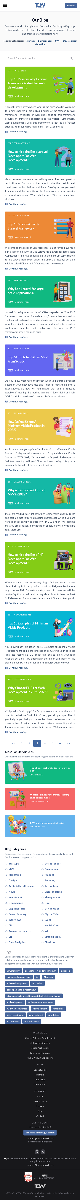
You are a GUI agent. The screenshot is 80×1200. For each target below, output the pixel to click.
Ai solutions (13, 1021)
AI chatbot (37, 983)
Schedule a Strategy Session (40, 1132)
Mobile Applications (40, 1048)
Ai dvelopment (40, 1008)
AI (37, 977)
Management (52, 897)
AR (10, 925)
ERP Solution (52, 908)
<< (13, 743)
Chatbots (49, 942)
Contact (40, 1116)
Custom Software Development (40, 1038)
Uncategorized (53, 891)
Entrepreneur (45, 40)
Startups (30, 40)
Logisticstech (17, 908)
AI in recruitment (15, 1015)
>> (68, 743)
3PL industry (13, 971)
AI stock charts (31, 1021)
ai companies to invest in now (21, 989)
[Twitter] (43, 1151)
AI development (15, 1002)
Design (13, 880)
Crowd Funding (17, 914)
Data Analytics (17, 942)
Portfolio (40, 1074)
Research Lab (40, 1101)
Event (47, 919)
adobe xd (65, 971)
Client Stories (40, 1084)
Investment (15, 897)
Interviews (15, 919)
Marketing (40, 44)
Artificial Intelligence (21, 886)
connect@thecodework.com (40, 1138)
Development (70, 40)
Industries (40, 1079)
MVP (57, 40)
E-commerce (16, 902)
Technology (51, 886)
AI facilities (58, 1008)
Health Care (51, 925)
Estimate (71, 5)
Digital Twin (51, 914)
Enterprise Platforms (40, 1053)
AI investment (36, 1015)
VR (10, 936)
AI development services (40, 1002)
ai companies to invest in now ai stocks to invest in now (33, 996)
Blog (40, 1111)
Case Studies (40, 1070)
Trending (49, 880)
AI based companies (17, 983)
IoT (46, 931)
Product (49, 874)
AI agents (48, 977)
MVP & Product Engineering (40, 1058)
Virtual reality (52, 936)
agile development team (19, 977)
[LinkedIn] (37, 1151)
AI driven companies (17, 1008)
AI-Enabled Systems (40, 1043)
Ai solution (53, 1015)
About (40, 1096)
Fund (47, 902)
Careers (40, 1106)
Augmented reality (20, 931)
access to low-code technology (40, 971)
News (12, 891)
